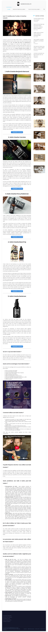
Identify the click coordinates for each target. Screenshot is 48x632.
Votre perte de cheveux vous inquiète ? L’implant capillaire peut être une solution (39, 48)
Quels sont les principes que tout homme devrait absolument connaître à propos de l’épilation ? (39, 26)
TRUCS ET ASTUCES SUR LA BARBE (33, 9)
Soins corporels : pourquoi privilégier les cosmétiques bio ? (39, 41)
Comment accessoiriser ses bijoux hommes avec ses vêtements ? (39, 55)
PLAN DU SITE (37, 628)
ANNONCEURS (42, 628)
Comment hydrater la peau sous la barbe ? (39, 19)
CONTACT (25, 628)
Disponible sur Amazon (17, 132)
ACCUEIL (8, 9)
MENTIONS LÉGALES (31, 628)
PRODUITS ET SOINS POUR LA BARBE (19, 9)
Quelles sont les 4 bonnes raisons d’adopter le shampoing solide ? (38, 34)
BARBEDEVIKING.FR (26, 4)
